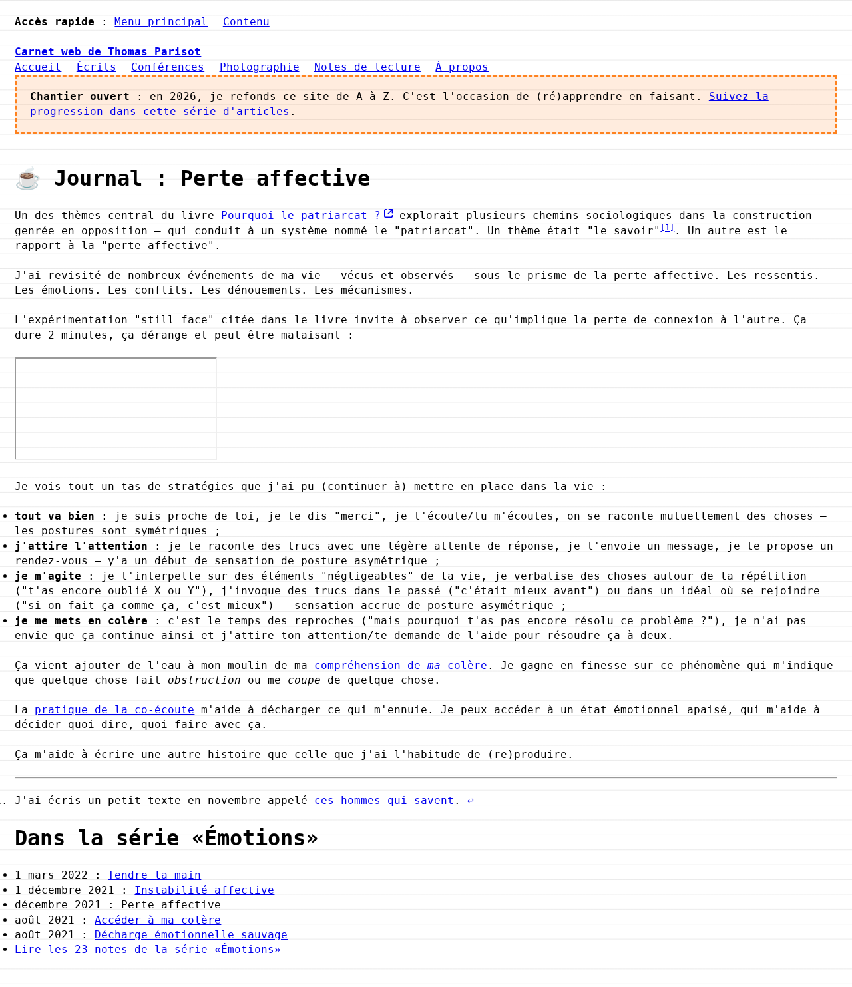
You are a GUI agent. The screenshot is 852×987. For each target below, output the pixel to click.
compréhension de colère (400, 665)
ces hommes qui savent (384, 800)
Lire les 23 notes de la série (144, 949)
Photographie (260, 67)
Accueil (38, 67)
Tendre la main (154, 875)
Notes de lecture (367, 67)
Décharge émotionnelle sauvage (191, 934)
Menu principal (161, 21)
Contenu (246, 21)
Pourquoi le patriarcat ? (301, 215)
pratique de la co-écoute (114, 709)
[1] (667, 227)
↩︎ (470, 800)
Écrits (96, 67)
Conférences (167, 67)
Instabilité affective (204, 890)
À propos (462, 67)
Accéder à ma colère (158, 920)
